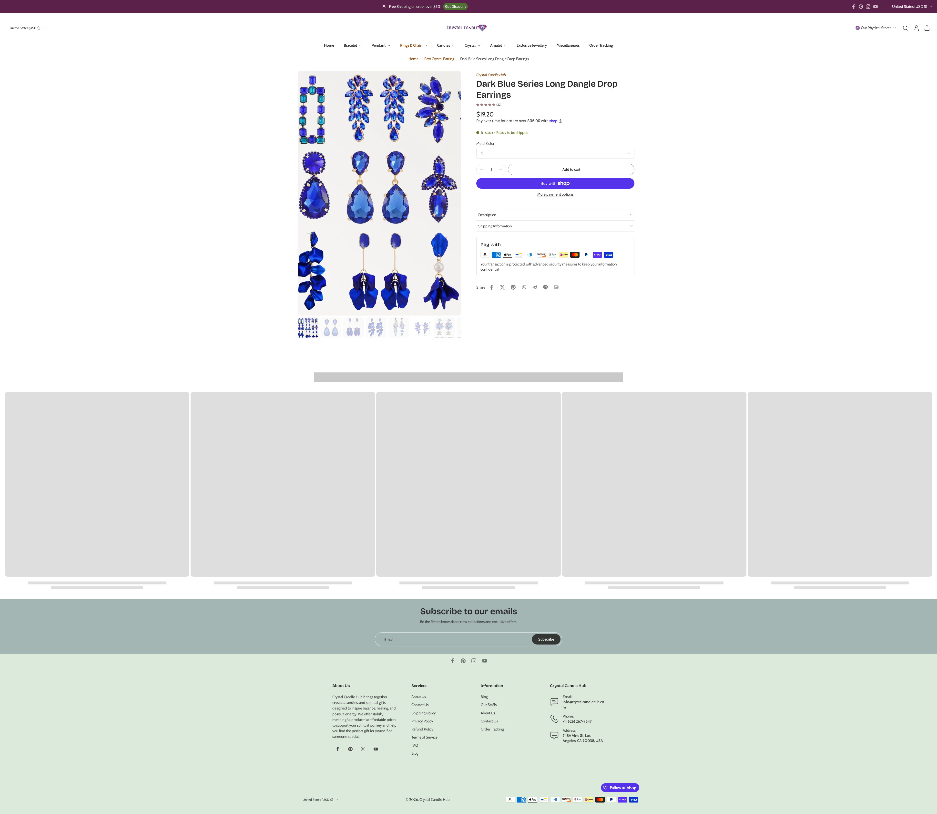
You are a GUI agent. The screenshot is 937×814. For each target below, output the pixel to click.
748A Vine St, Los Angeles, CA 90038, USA (583, 738)
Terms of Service (424, 737)
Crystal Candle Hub (491, 75)
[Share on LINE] (545, 287)
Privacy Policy (422, 721)
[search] (905, 28)
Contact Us (419, 705)
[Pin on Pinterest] (513, 287)
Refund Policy (422, 729)
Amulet (496, 45)
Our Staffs (489, 705)
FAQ (414, 745)
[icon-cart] (926, 27)
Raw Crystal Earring (439, 58)
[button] (571, 169)
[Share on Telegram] (534, 287)
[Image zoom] (379, 193)
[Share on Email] (556, 287)
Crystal (470, 45)
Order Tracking (601, 45)
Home (329, 45)
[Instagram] (868, 7)
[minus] (481, 169)
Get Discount (455, 6)
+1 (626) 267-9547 (577, 721)
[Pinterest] (861, 7)
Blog (414, 753)
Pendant (379, 45)
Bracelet (350, 45)
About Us (418, 696)
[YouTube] (875, 7)
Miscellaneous (568, 45)
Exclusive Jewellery (532, 45)
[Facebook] (853, 7)
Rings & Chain (411, 45)
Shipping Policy (423, 713)
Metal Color (485, 143)
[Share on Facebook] (491, 287)
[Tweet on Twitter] (502, 287)
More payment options (555, 194)
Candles (443, 45)
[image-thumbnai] (308, 327)
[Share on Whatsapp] (524, 287)
